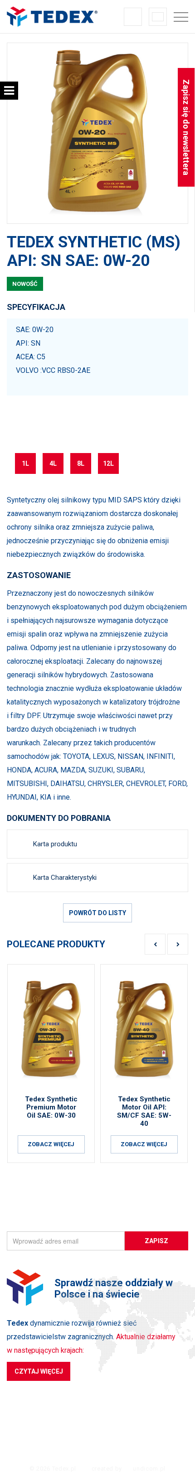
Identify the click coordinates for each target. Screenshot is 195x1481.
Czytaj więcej (39, 1371)
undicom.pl (149, 1468)
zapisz (156, 1241)
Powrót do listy (97, 913)
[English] (158, 17)
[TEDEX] (52, 16)
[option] (97, 133)
